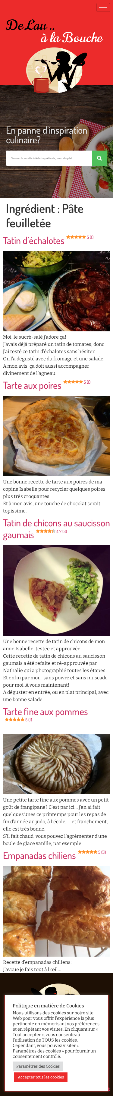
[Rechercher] (99, 158)
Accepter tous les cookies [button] (41, 1077)
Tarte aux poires (46, 385)
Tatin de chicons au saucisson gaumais (56, 528)
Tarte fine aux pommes (45, 713)
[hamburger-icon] (103, 7)
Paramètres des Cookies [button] (38, 1066)
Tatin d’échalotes (48, 240)
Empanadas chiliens (54, 855)
